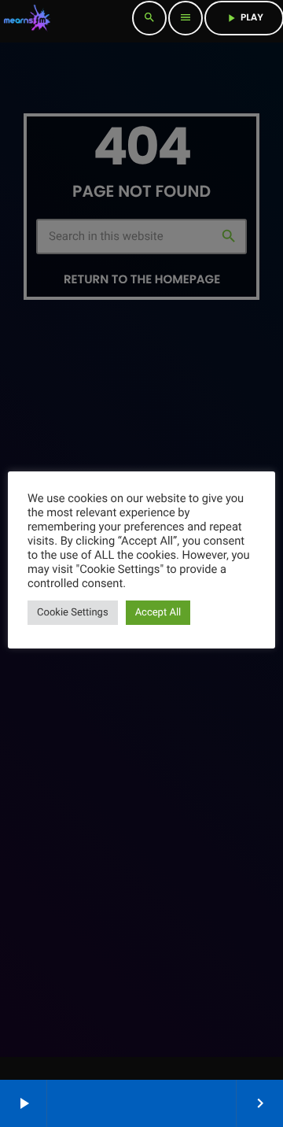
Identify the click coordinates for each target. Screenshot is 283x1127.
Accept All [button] (158, 613)
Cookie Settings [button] (72, 613)
